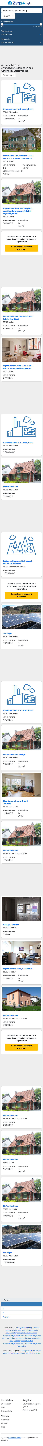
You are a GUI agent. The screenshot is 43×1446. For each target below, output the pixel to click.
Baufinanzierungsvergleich (32, 1405)
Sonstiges (7, 633)
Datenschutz (6, 1411)
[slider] (2, 24)
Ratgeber (5, 1420)
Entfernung (8, 75)
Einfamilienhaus (10, 486)
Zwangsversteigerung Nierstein (21, 1341)
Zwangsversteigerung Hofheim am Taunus (21, 1333)
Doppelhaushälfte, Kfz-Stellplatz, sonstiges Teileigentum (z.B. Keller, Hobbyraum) (17, 211)
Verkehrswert (7, 21)
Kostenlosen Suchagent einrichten (21, 248)
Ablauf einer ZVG (30, 1410)
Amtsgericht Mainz (33, 1353)
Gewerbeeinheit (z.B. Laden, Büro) (18, 109)
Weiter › (6, 1317)
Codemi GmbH (14, 1437)
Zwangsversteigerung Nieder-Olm (27, 1338)
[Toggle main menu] (3, 3)
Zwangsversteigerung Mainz (13, 1343)
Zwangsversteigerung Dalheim (27, 1327)
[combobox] (21, 10)
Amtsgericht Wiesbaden (16, 1353)
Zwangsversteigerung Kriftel (13, 1335)
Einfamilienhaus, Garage (14, 754)
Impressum (6, 1404)
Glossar (4, 1423)
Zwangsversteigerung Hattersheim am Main (21, 1330)
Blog (3, 1427)
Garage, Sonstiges (11, 924)
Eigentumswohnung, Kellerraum (17, 969)
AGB (3, 1407)
